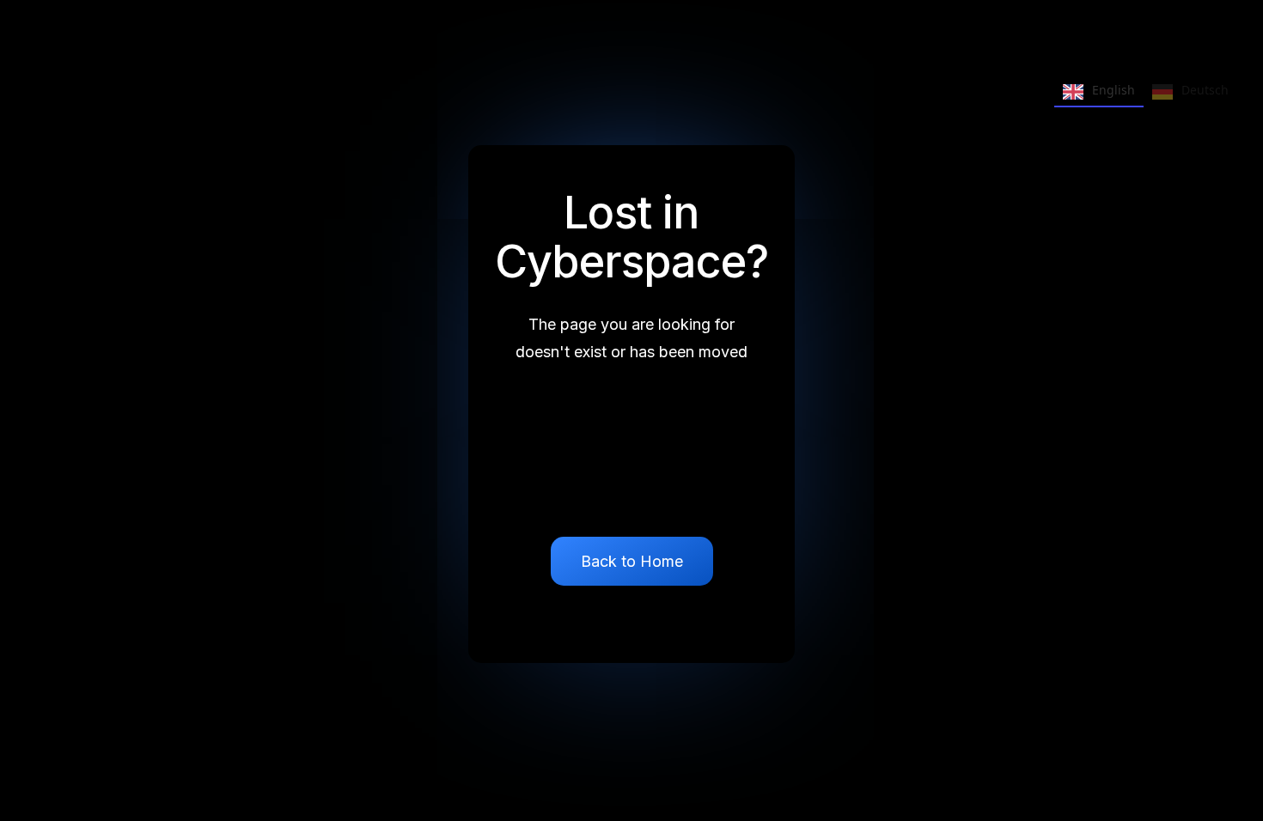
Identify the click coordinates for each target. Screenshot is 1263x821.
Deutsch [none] (1205, 90)
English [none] (1113, 90)
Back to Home (632, 561)
